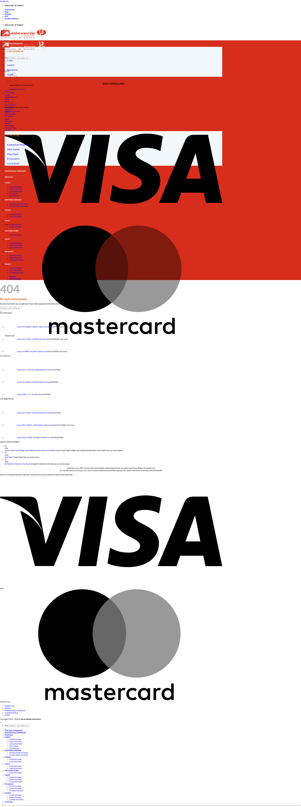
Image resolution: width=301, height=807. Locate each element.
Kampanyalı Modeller (18, 144)
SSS (6, 16)
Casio (10, 60)
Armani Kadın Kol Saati (18, 206)
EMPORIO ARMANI (13, 200)
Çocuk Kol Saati (15, 191)
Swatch (10, 65)
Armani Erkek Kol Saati (18, 204)
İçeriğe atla (4, 1)
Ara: (6, 58)
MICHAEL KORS (11, 231)
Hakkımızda (10, 9)
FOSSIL (8, 210)
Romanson (12, 69)
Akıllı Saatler (13, 149)
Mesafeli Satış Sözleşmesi (15, 710)
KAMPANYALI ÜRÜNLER (15, 171)
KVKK (7, 715)
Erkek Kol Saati (15, 187)
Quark (7, 239)
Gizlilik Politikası (11, 18)
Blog (6, 12)
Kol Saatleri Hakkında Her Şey (17, 464)
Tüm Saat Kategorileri (14, 43)
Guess (7, 220)
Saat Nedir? (9, 457)
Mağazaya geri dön (17, 89)
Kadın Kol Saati (15, 189)
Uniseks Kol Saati (16, 260)
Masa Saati (12, 154)
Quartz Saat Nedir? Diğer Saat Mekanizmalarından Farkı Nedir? (30, 450)
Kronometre (13, 158)
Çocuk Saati (13, 163)
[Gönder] (1, 311)
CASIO (7, 183)
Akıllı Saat (9, 177)
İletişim (8, 14)
